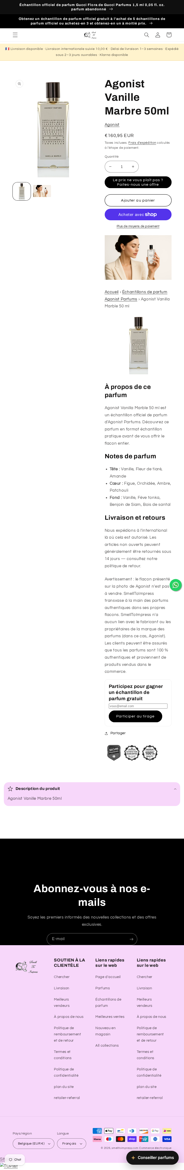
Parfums (102, 988)
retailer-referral (67, 1098)
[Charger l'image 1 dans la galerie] (22, 191)
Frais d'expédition (142, 142)
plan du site (64, 1087)
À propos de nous (68, 1017)
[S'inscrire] (131, 939)
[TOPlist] (9, 1166)
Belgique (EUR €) (31, 1143)
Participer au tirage (135, 716)
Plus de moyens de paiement (138, 226)
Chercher (61, 977)
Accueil (112, 292)
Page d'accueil (108, 977)
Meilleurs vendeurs (61, 1003)
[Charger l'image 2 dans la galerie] (42, 191)
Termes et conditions (62, 1055)
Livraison (61, 988)
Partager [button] (118, 733)
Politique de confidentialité (66, 1072)
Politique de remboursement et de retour (67, 1034)
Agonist (112, 125)
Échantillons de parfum (108, 1003)
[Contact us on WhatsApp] (176, 585)
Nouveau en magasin (105, 1031)
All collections (107, 1045)
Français (69, 1143)
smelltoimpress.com (125, 1148)
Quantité (112, 156)
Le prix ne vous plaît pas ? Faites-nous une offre (138, 182)
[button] (15, 34)
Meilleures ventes (110, 1017)
